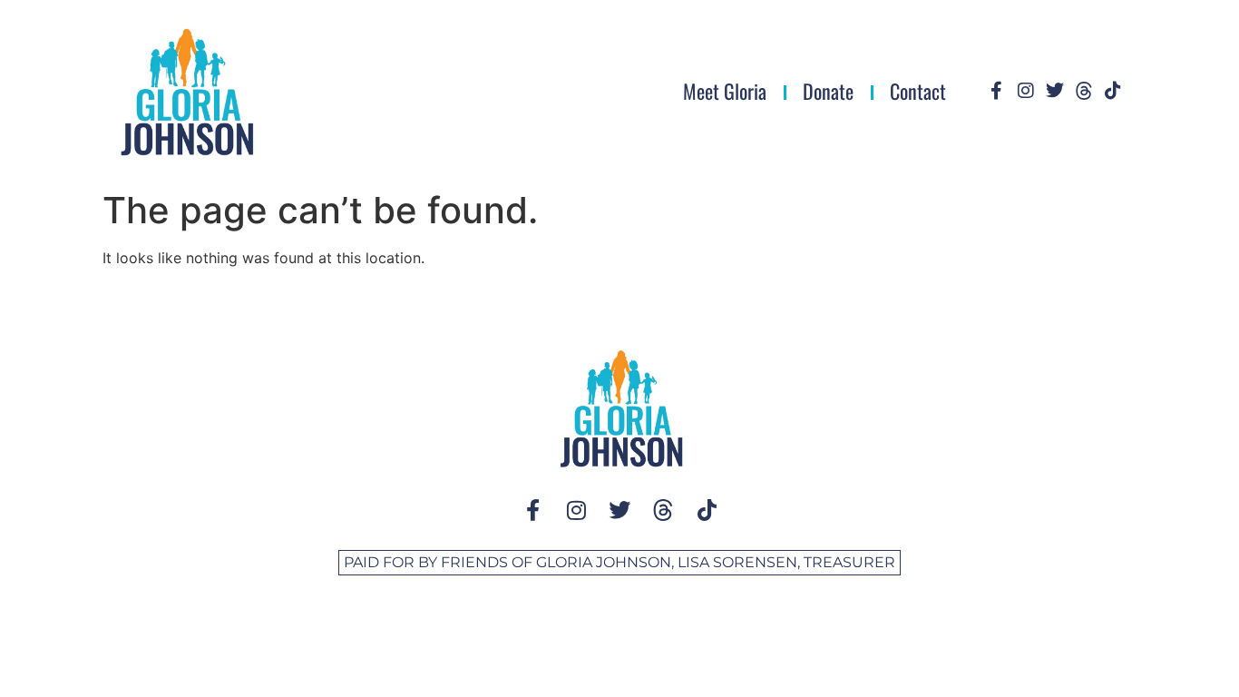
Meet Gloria (724, 90)
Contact (918, 90)
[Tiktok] (1112, 90)
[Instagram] (1025, 90)
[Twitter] (1054, 90)
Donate (828, 90)
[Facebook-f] (996, 90)
